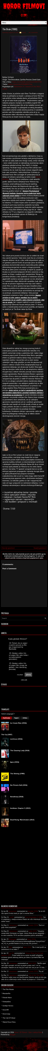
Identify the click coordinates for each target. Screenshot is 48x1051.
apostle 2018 (33, 911)
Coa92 (11, 917)
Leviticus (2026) (16, 739)
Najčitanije (6, 718)
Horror (24, 32)
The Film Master (8, 989)
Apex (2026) (14, 762)
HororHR (6, 1010)
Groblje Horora (8, 1006)
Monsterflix (6, 993)
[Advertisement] (23, 526)
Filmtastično (7, 1002)
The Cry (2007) (6, 734)
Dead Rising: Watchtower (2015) (22, 820)
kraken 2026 (33, 925)
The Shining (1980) (17, 774)
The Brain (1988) (9, 29)
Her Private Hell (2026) (18, 785)
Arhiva (25, 718)
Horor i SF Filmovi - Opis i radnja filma (28, 1032)
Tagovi (16, 718)
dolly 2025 (32, 931)
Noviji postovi (8, 548)
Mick (10, 947)
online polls (24, 680)
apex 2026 (31, 939)
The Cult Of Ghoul (9, 1018)
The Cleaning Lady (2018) (19, 750)
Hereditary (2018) (16, 797)
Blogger (13, 1034)
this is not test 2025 (36, 975)
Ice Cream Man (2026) (18, 723)
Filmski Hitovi (7, 997)
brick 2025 (32, 963)
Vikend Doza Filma (9, 1022)
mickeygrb (12, 939)
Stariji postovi (40, 548)
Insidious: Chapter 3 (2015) (20, 808)
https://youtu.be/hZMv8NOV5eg (20, 84)
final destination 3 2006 (33, 917)
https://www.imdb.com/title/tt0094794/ (27, 82)
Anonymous (13, 911)
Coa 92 (11, 953)
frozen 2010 (33, 971)
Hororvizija (6, 1014)
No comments (33, 32)
